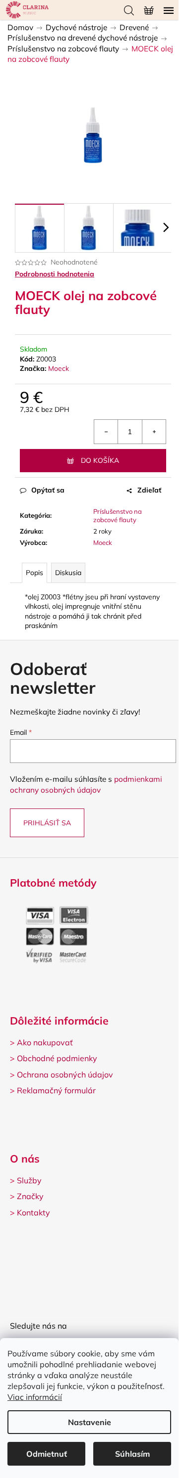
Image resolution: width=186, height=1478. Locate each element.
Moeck (58, 368)
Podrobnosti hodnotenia (54, 273)
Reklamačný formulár (56, 1090)
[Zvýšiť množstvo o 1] (154, 432)
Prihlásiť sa (47, 822)
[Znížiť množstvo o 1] (106, 432)
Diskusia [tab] (68, 572)
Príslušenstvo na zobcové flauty (117, 515)
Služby (29, 1180)
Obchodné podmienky (57, 1058)
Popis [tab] (34, 572)
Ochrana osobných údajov (65, 1074)
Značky (30, 1196)
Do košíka (100, 460)
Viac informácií (34, 1397)
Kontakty (33, 1212)
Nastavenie (89, 1422)
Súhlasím (132, 1454)
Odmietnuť (46, 1454)
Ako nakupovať (45, 1042)
